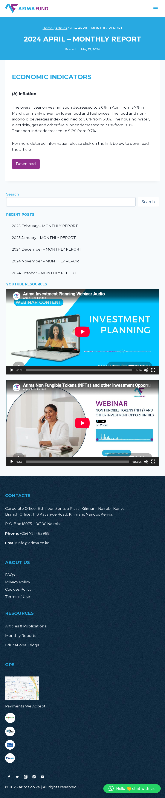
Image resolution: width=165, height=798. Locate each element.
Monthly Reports (20, 635)
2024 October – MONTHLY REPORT (44, 273)
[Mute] (146, 370)
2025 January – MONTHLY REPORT (44, 238)
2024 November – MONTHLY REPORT (46, 261)
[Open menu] (155, 8)
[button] (132, 788)
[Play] (12, 370)
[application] (82, 331)
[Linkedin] (34, 777)
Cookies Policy (18, 589)
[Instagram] (25, 777)
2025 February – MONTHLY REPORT (45, 226)
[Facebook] (8, 777)
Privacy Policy (17, 582)
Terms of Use (17, 597)
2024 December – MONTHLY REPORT (47, 249)
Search (12, 194)
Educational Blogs (22, 645)
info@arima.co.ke (33, 543)
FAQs (10, 575)
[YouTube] (42, 777)
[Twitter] (17, 777)
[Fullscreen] (153, 370)
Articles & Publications (25, 626)
